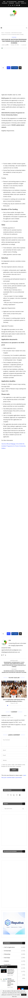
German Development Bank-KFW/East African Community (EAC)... (11, 982)
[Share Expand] (20, 67)
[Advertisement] (14, 20)
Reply (25, 715)
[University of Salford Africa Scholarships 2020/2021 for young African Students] (4, 971)
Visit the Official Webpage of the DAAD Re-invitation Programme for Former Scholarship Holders (13, 446)
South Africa (14, 964)
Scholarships (21, 1)
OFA (7, 44)
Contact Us (23, 3)
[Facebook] (8, 5)
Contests (17, 3)
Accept (23, 994)
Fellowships (4, 3)
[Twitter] (10, 5)
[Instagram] (14, 5)
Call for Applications (11, 1)
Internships (11, 3)
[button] (2, 693)
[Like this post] (9, 67)
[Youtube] (19, 989)
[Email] (19, 5)
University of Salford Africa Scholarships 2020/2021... (10, 971)
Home (4, 1)
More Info (14, 996)
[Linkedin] (12, 5)
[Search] (26, 28)
